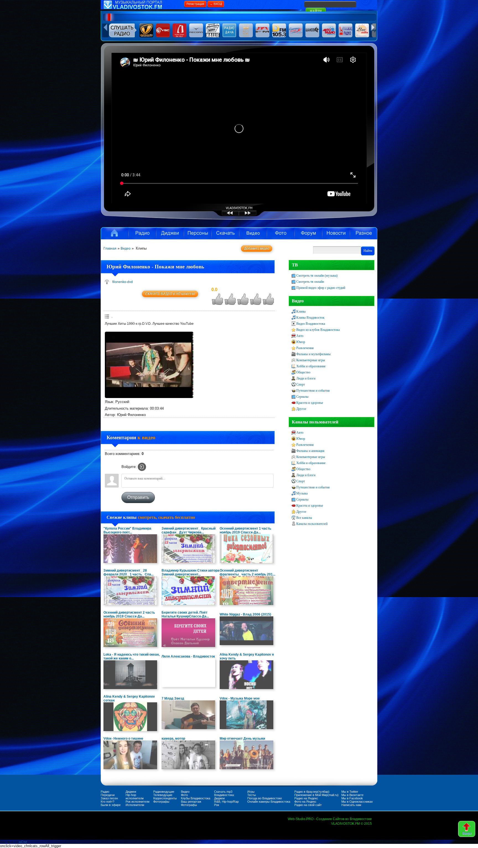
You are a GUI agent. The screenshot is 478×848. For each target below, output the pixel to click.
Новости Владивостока (336, 233)
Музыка (302, 493)
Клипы (301, 311)
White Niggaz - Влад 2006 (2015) (245, 614)
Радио (142, 233)
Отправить (138, 497)
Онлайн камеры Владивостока (268, 801)
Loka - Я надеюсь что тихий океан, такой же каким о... (131, 656)
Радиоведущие (163, 791)
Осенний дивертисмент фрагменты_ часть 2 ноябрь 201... (247, 572)
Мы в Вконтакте (352, 795)
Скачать (225, 233)
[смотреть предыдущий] (225, 215)
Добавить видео (256, 248)
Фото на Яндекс (305, 801)
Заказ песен (109, 798)
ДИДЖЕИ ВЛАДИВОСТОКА (170, 233)
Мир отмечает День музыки (242, 738)
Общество (303, 372)
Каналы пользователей (312, 524)
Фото (184, 795)
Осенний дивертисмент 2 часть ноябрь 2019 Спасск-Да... (129, 614)
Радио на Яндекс (306, 798)
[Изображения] (149, 365)
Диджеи (131, 791)
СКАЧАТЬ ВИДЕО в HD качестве (170, 294)
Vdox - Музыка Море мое (240, 698)
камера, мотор (173, 738)
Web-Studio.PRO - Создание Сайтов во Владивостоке (330, 819)
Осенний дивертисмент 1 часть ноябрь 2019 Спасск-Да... (245, 530)
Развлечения (305, 348)
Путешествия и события (313, 390)
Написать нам (351, 805)
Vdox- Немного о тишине (123, 738)
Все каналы (304, 518)
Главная (109, 248)
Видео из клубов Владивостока (318, 330)
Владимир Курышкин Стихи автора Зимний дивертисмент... (190, 572)
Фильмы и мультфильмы (313, 354)
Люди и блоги (305, 378)
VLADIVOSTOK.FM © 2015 (351, 824)
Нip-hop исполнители (135, 796)
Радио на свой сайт (308, 805)
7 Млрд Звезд (173, 698)
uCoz (23, 842)
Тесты (251, 795)
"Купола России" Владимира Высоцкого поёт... (127, 530)
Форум (308, 233)
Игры (250, 791)
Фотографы (161, 801)
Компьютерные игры (310, 360)
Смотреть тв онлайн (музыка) (316, 276)
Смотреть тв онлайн (310, 282)
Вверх (466, 833)
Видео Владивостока (310, 324)
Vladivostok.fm (114, 233)
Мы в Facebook (352, 798)
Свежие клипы (150, 517)
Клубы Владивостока (195, 798)
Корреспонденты (165, 798)
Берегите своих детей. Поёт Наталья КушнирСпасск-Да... (185, 614)
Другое (301, 409)
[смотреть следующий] (252, 215)
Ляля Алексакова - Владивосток (188, 656)
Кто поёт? (107, 801)
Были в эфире (111, 805)
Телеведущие (162, 795)
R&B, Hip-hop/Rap (226, 801)
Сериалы (302, 397)
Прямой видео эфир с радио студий (320, 288)
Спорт (300, 384)
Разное (363, 233)
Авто (299, 336)
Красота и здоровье (309, 403)
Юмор (300, 342)
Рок (216, 805)
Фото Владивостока (280, 233)
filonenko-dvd (122, 282)
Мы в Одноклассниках (357, 801)
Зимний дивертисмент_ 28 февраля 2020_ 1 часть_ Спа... (128, 572)
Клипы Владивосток (310, 318)
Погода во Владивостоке (264, 798)
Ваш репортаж (191, 801)
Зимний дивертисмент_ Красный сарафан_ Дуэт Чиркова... (188, 530)
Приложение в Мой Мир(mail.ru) (316, 795)
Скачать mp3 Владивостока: (224, 793)
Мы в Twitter (349, 791)
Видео (253, 233)
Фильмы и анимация (310, 451)
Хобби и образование (311, 366)
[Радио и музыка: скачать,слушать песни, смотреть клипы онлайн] (142, 8)
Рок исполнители (137, 801)
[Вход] (142, 467)
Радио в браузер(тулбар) (311, 791)
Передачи (108, 795)
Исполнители (197, 233)
